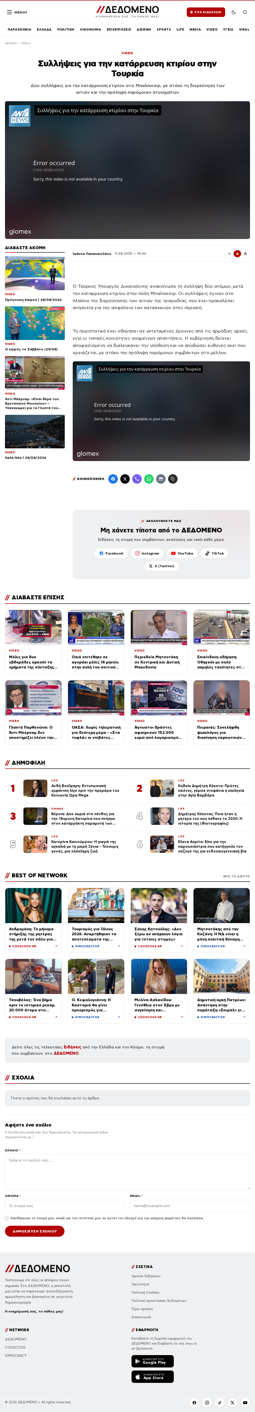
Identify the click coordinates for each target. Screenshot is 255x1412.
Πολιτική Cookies (145, 1292)
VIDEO (212, 29)
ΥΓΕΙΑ (228, 29)
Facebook (114, 553)
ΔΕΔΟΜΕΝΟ (66, 1053)
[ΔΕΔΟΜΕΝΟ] (37, 1268)
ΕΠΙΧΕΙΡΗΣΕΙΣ (119, 29)
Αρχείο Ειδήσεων (146, 1276)
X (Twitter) (164, 566)
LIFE (180, 29)
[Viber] (137, 479)
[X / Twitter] (125, 479)
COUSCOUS (15, 1347)
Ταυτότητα (140, 1284)
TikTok (218, 553)
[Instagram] (207, 1403)
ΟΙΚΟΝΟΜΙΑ (90, 29)
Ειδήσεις (72, 1047)
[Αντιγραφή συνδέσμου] (173, 479)
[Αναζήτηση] (245, 12)
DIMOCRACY (16, 1356)
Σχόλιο (13, 1150)
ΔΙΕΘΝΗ (144, 29)
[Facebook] (113, 479)
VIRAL (244, 29)
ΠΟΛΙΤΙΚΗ (65, 29)
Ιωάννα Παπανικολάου (92, 254)
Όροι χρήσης (142, 1309)
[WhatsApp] (149, 479)
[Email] (161, 479)
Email (136, 1195)
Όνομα (13, 1195)
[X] (232, 1403)
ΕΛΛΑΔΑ (44, 29)
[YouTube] (245, 1403)
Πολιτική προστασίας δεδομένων (159, 1301)
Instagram (150, 553)
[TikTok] (220, 1403)
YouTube (185, 553)
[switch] (234, 12)
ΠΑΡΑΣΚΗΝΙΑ (19, 29)
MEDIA (195, 29)
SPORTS (164, 29)
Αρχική (10, 43)
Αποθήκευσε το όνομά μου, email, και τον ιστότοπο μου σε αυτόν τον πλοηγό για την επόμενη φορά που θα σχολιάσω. (107, 1218)
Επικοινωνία (141, 1317)
